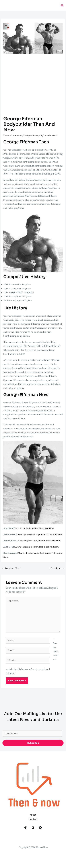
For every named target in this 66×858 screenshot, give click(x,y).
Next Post (57, 568)
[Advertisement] (33, 86)
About (33, 814)
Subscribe (33, 743)
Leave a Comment (12, 135)
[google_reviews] (33, 827)
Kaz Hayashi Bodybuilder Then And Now (40, 540)
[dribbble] (40, 827)
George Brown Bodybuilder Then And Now (40, 534)
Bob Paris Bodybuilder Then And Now (34, 528)
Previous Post (11, 568)
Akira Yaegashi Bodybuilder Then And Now (37, 546)
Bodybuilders (31, 135)
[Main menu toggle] (62, 5)
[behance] (25, 827)
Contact (33, 819)
